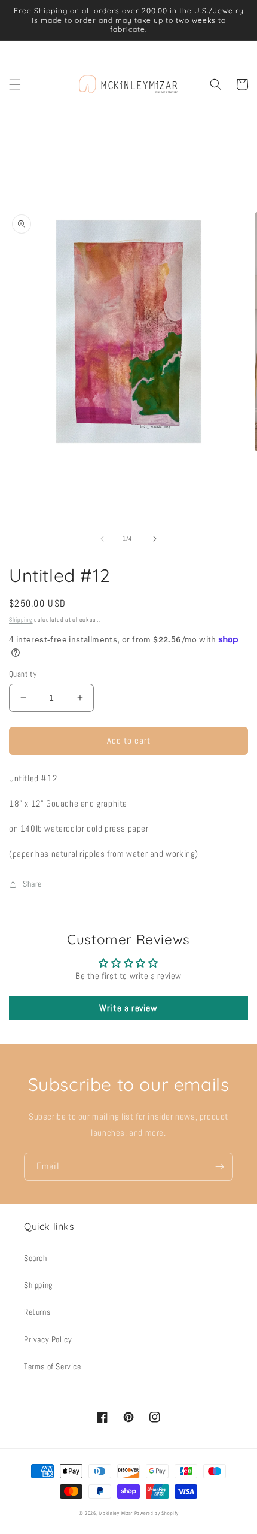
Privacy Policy (48, 1339)
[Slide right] (155, 539)
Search (35, 1258)
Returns (37, 1311)
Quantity (22, 674)
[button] (15, 84)
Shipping (21, 619)
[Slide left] (102, 539)
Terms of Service (52, 1366)
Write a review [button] (128, 1008)
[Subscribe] (219, 1167)
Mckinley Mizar (116, 1513)
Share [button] (32, 883)
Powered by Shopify (156, 1513)
